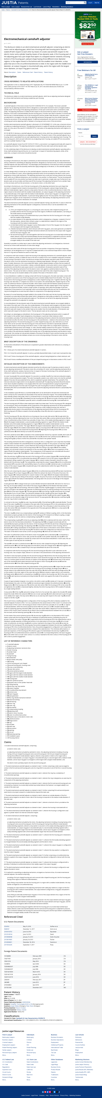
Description (12, 72)
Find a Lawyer (6, 6)
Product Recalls (55, 1069)
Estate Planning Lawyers (9, 1047)
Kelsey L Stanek (21, 1010)
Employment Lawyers (8, 1045)
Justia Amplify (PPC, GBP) (82, 1072)
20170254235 (8, 945)
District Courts (6, 1075)
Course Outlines (80, 1045)
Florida (29, 1072)
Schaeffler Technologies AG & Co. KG (21, 1004)
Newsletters (55, 6)
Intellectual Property (57, 1045)
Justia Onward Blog (81, 1075)
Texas (28, 1077)
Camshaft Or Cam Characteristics (19, 10)
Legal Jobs (54, 1062)
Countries (54, 1077)
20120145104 (8, 934)
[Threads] (52, 1092)
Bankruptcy (30, 1037)
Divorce (29, 1042)
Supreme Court (7, 1069)
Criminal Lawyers (7, 1042)
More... (4, 1055)
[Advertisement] (38, 23)
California (30, 1069)
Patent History (38, 72)
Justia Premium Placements (83, 1067)
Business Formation (57, 1037)
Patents (8, 10)
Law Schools (37, 6)
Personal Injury (31, 1052)
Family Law (30, 1050)
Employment (54, 1042)
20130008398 (8, 937)
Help (47, 1095)
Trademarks (54, 1075)
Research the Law (26, 6)
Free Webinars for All (86, 70)
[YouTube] (45, 1092)
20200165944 (26, 1002)
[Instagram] (50, 1092)
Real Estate (54, 1050)
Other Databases (57, 1059)
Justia (3, 10)
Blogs (77, 1050)
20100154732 (8, 932)
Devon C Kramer (21, 1008)
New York (30, 1075)
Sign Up (97, 2)
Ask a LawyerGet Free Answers (85, 53)
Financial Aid (79, 1042)
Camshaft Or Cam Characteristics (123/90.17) (30, 1018)
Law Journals (79, 1047)
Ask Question (88, 62)
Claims (19, 72)
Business (54, 1035)
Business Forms (55, 1067)
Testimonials (79, 1077)
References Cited (28, 72)
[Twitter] (57, 1092)
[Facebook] (48, 1092)
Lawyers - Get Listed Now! (88, 142)
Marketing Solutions (67, 6)
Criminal (29, 1040)
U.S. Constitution (7, 1062)
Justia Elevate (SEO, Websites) (84, 1069)
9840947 (6, 929)
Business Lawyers (7, 1040)
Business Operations (57, 1040)
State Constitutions (32, 1062)
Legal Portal (34, 1095)
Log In (90, 2)
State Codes (30, 1064)
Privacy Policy (64, 1095)
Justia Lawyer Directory (82, 1064)
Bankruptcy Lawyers (8, 1037)
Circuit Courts (6, 1072)
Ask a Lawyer (16, 6)
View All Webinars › (87, 110)
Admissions (78, 1040)
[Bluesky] (54, 1092)
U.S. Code (5, 1064)
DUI (28, 1045)
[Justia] (9, 2)
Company (42, 1095)
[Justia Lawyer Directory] (59, 1092)
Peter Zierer (30, 1006)
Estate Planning (31, 1047)
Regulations (6, 1067)
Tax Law (53, 1052)
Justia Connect (25, 1095)
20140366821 (8, 942)
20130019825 (8, 939)
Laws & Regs (47, 6)
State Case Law (31, 1067)
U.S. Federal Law (8, 1059)
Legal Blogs (54, 1064)
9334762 (6, 926)
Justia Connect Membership (83, 1062)
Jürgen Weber (15, 1006)
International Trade (57, 1047)
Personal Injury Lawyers (9, 1052)
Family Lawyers (6, 1050)
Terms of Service (54, 1095)
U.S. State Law (32, 1059)
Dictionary (78, 1037)
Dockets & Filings (7, 1077)
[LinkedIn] (43, 1092)
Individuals (30, 1035)
